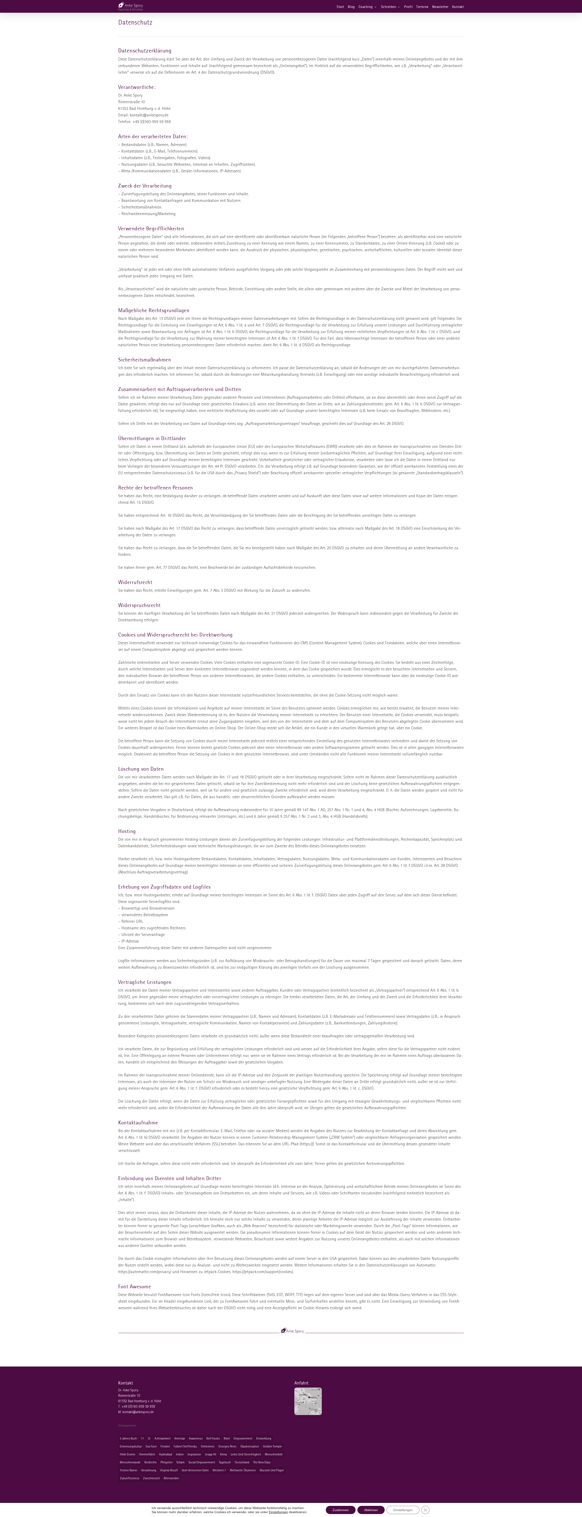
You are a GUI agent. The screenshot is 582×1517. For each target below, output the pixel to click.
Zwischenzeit (151, 1478)
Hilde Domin (127, 1454)
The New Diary (262, 1462)
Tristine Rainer (128, 1470)
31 (149, 1438)
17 (142, 1438)
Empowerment (243, 1438)
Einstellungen (278, 1512)
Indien (180, 1454)
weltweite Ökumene (243, 1470)
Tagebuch (225, 1462)
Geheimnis (207, 1446)
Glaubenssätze (249, 1446)
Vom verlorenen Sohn (195, 1470)
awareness (196, 1438)
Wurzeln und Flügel (272, 1470)
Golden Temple (272, 1446)
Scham (180, 1462)
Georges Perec (227, 1446)
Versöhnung (148, 1470)
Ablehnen (371, 1510)
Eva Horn (151, 1446)
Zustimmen (341, 1510)
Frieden (165, 1446)
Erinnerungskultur (131, 1446)
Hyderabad (165, 1454)
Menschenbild (273, 1454)
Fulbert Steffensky (185, 1446)
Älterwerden (171, 1478)
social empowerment (201, 1462)
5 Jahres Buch (128, 1438)
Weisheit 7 (219, 1470)
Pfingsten (167, 1462)
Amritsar (179, 1438)
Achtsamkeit (163, 1438)
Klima (223, 1454)
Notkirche (150, 1462)
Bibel (227, 1438)
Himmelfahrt (147, 1454)
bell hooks (213, 1438)
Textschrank (242, 1462)
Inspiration (194, 1454)
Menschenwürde (130, 1462)
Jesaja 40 (210, 1454)
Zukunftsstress (129, 1478)
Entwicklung (263, 1438)
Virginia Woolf (169, 1470)
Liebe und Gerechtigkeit (246, 1454)
